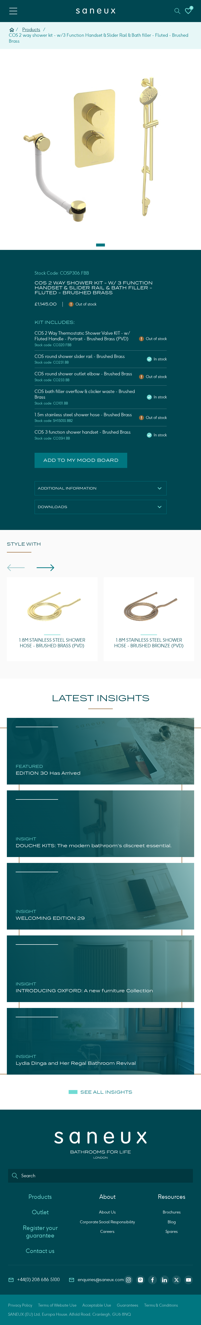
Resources (171, 1196)
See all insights (106, 1092)
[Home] (12, 30)
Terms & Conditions (161, 1305)
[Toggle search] (177, 11)
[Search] (15, 1176)
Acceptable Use (96, 1305)
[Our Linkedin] (164, 1280)
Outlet (40, 1212)
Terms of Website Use (57, 1305)
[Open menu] (13, 11)
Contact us (40, 1250)
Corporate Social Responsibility (107, 1222)
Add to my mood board (80, 460)
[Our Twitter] (176, 1280)
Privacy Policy (20, 1305)
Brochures (172, 1212)
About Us (107, 1212)
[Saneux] (95, 11)
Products (31, 29)
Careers (107, 1231)
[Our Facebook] (152, 1280)
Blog (172, 1222)
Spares (171, 1231)
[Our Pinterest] (140, 1280)
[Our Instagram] (128, 1280)
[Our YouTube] (188, 1280)
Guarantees (127, 1305)
